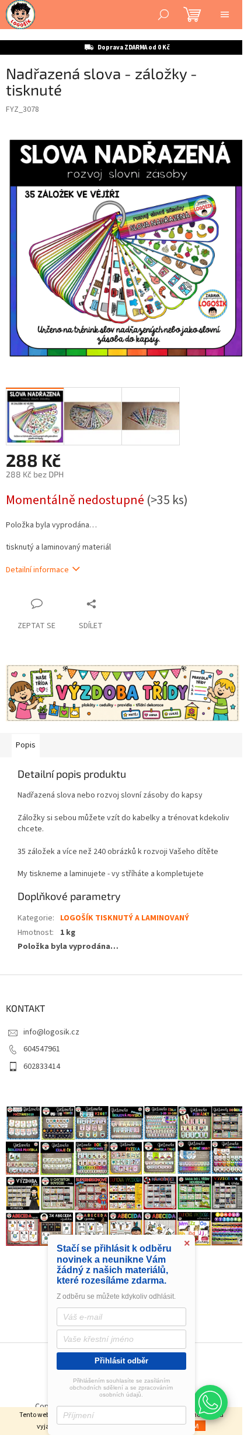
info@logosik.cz (51, 1032)
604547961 (41, 1049)
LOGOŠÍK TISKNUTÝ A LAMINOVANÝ (124, 918)
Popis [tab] (26, 745)
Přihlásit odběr (121, 1360)
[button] (210, 1402)
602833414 (41, 1066)
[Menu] (224, 14)
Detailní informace (37, 570)
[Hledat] (163, 14)
